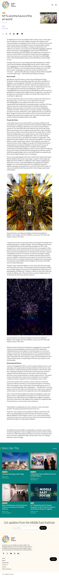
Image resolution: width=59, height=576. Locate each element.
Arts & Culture (5, 28)
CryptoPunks (42, 49)
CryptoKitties (26, 50)
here (22, 437)
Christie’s (13, 66)
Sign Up (43, 528)
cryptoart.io (45, 54)
